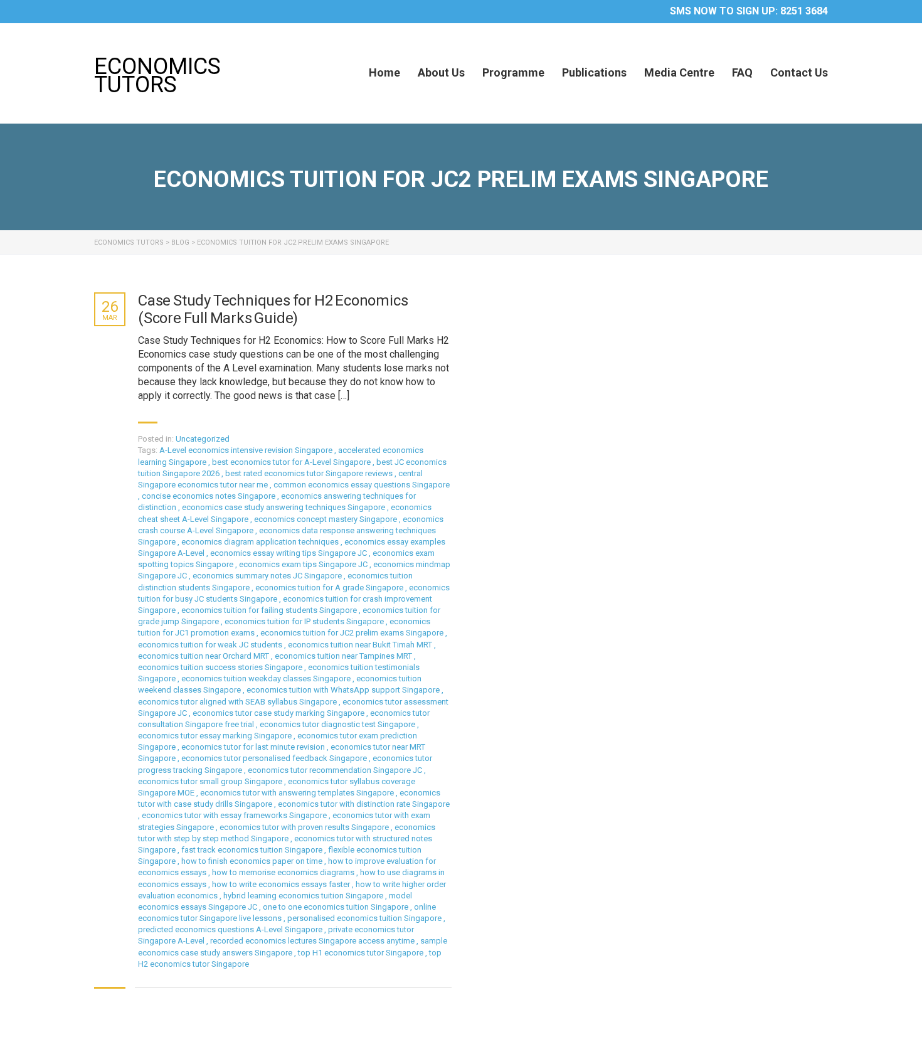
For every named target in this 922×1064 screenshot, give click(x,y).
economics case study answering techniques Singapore (284, 507)
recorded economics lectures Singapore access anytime (313, 940)
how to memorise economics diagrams (284, 872)
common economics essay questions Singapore (361, 484)
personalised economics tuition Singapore (365, 918)
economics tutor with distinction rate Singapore (364, 804)
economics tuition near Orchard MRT (204, 656)
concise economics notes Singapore (209, 496)
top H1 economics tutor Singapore (361, 952)
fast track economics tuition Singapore (252, 849)
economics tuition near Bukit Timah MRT (361, 644)
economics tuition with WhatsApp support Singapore (344, 689)
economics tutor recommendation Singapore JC (336, 770)
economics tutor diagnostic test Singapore (338, 724)
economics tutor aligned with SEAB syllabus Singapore (238, 701)
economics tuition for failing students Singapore (270, 610)
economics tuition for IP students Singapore (305, 621)
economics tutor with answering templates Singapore (298, 792)
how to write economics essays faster (282, 884)
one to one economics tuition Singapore (336, 907)
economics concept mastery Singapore (326, 519)
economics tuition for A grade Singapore (330, 587)
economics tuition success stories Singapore (221, 667)
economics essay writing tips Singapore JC (289, 553)
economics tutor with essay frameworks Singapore (235, 815)
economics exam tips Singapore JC (304, 564)
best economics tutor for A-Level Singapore (292, 462)
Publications (594, 72)
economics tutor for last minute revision (254, 747)
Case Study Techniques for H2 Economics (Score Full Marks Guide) (273, 309)
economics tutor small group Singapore (211, 781)
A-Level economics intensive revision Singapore (246, 450)
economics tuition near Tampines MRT (344, 656)
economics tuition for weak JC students (211, 644)
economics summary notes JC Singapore (268, 575)
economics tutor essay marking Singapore (216, 735)
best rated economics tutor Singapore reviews (310, 473)
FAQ (742, 72)
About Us (441, 72)
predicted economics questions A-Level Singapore (231, 929)
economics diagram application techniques (261, 541)
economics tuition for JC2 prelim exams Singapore (352, 632)
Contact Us (799, 72)
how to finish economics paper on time (252, 861)
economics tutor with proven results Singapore (305, 827)
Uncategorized (203, 439)
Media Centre (679, 72)
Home (384, 72)
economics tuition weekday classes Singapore (266, 678)
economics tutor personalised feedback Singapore (275, 758)
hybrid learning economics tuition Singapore (304, 895)
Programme (513, 72)
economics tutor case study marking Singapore (279, 713)
